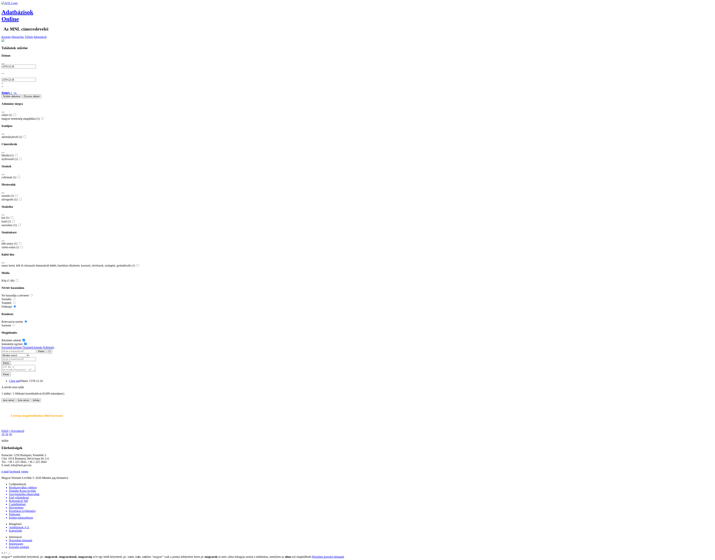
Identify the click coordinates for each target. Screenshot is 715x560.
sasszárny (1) (9, 225)
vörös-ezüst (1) (10, 247)
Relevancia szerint (12, 321)
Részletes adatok (11, 340)
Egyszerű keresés (11, 347)
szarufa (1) (8, 195)
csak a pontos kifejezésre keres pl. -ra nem (189, 556)
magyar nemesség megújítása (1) (20, 118)
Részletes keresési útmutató (328, 556)
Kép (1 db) (8, 280)
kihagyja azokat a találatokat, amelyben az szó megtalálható (269, 556)
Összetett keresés (32, 347)
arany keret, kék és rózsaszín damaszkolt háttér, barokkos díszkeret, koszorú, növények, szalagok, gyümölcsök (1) (68, 265)
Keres (41, 351)
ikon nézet (8, 400)
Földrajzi (7, 306)
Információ (40, 37)
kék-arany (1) (9, 243)
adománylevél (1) (12, 136)
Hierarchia (18, 37)
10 (2, 434)
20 (6, 434)
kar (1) (5, 217)
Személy (6, 299)
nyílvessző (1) (10, 159)
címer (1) (7, 115)
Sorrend (6, 325)
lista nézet (23, 400)
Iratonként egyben (12, 344)
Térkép (29, 37)
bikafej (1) (7, 155)
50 (10, 434)
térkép (36, 400)
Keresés (6, 37)
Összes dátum (32, 96)
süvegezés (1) (9, 199)
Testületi (6, 302)
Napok (5, 92)
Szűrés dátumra (11, 96)
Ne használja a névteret (15, 295)
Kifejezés (48, 347)
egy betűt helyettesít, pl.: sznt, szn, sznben (122, 556)
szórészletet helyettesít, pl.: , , (46, 556)
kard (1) (6, 221)
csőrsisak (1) (9, 177)
